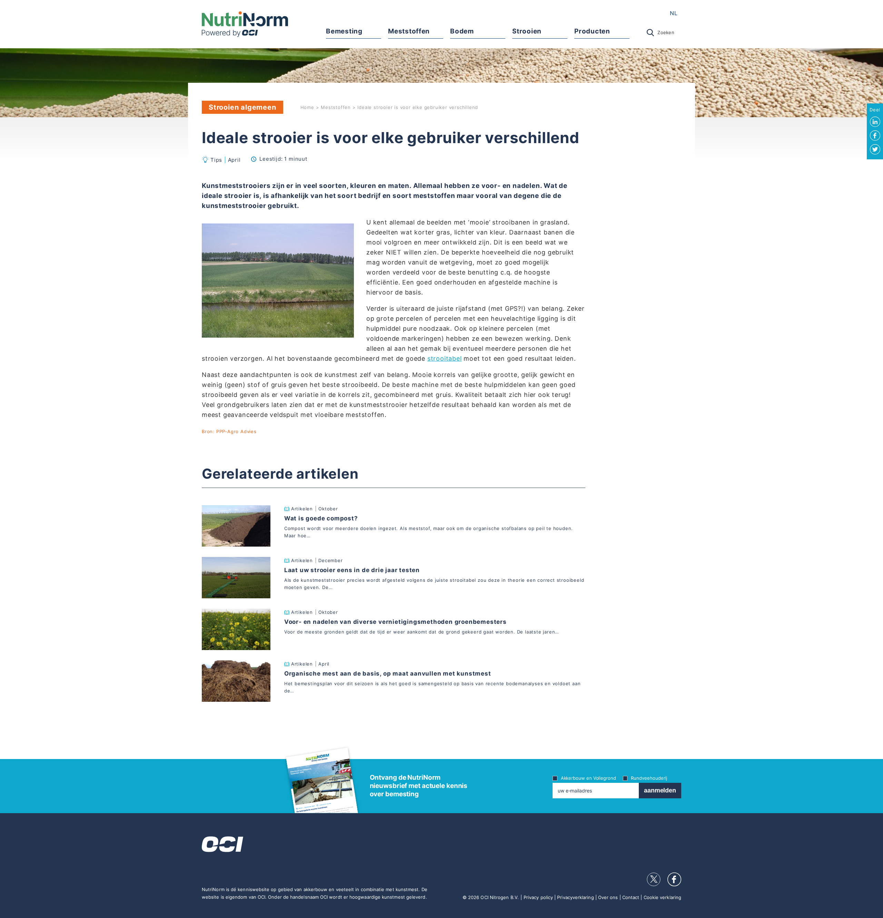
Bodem (462, 31)
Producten (592, 31)
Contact (630, 897)
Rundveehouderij (649, 778)
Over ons (608, 897)
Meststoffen (408, 31)
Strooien (526, 31)
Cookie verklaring (662, 897)
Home (307, 107)
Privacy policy (538, 897)
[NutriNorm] (245, 24)
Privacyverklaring (575, 897)
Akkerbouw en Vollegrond (588, 778)
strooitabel (444, 358)
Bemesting (344, 31)
